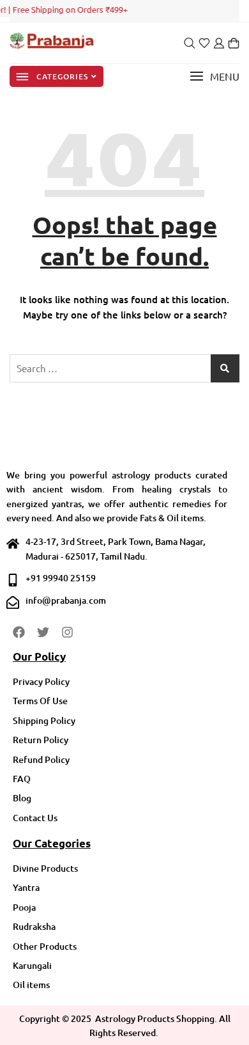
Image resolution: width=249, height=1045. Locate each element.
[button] (214, 76)
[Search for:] (124, 368)
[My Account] (219, 43)
